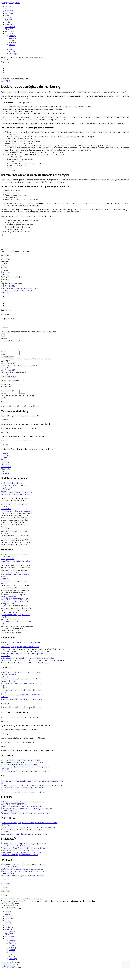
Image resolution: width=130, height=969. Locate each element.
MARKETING (9, 13)
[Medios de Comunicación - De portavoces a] (17, 441)
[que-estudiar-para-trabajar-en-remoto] (20, 760)
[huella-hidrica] (22, 685)
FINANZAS (9, 29)
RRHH (7, 15)
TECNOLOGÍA (10, 27)
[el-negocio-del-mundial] (22, 802)
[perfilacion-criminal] (29, 823)
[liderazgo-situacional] (17, 577)
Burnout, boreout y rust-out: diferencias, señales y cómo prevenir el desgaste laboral (31, 785)
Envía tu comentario (8, 356)
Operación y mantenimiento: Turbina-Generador (18, 290)
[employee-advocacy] (28, 653)
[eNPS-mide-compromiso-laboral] (24, 788)
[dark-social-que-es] (21, 642)
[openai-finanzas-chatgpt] (23, 864)
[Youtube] (13, 406)
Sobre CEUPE (6, 891)
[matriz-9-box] (17, 556)
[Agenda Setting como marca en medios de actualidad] (21, 416)
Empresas (12, 38)
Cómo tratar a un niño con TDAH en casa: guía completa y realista (24, 834)
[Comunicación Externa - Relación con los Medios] (19, 428)
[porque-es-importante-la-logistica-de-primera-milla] (26, 767)
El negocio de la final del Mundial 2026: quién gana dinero (21, 806)
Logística (12, 40)
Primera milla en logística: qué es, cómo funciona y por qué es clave (25, 771)
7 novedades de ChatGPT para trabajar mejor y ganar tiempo (15, 602)
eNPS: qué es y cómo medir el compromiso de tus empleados (23, 792)
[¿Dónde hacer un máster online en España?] (17, 506)
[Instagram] (28, 406)
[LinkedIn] (5, 406)
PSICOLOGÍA (9, 24)
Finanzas (12, 51)
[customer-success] (17, 617)
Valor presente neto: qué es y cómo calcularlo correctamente (23, 876)
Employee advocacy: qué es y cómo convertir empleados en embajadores (27, 658)
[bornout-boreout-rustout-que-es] (32, 781)
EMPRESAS (9, 11)
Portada (8, 6)
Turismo (12, 49)
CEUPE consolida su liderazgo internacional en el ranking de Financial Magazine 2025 (16, 493)
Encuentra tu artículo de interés (12, 57)
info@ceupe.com (7, 905)
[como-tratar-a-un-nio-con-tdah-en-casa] (25, 829)
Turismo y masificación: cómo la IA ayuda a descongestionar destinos (26, 813)
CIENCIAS (8, 18)
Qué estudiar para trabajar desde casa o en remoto (19, 764)
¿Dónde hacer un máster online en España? (16, 511)
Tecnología (13, 54)
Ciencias (12, 45)
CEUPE (7, 9)
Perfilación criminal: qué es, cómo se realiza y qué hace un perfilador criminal (28, 827)
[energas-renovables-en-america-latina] (22, 674)
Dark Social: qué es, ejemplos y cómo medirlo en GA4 (20, 647)
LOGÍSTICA (9, 22)
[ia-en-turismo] (27, 808)
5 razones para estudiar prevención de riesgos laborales (21, 699)
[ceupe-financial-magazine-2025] (17, 487)
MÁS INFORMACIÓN (8, 286)
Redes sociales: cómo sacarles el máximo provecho (19, 288)
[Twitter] (20, 406)
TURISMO (8, 20)
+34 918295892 (6, 903)
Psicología (12, 36)
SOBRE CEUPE (6, 490)
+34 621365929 (6, 908)
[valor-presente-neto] (24, 871)
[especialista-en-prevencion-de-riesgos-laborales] (22, 694)
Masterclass (9, 31)
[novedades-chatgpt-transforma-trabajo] (17, 597)
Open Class (9, 33)
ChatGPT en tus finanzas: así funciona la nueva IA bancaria (22, 869)
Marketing (12, 42)
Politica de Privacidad (27, 395)
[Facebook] (37, 406)
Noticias (4, 887)
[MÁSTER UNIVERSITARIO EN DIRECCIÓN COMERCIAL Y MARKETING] (45, 245)
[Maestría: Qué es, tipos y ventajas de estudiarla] (17, 527)
